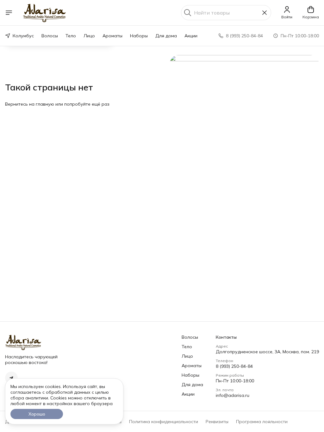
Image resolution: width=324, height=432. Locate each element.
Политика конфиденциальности (163, 421)
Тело (70, 36)
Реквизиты (217, 421)
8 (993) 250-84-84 (234, 366)
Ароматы (112, 36)
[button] (11, 378)
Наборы (139, 36)
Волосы (49, 36)
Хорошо (36, 414)
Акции (190, 36)
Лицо (89, 36)
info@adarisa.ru (232, 395)
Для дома (166, 36)
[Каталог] (9, 12)
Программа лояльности (262, 421)
